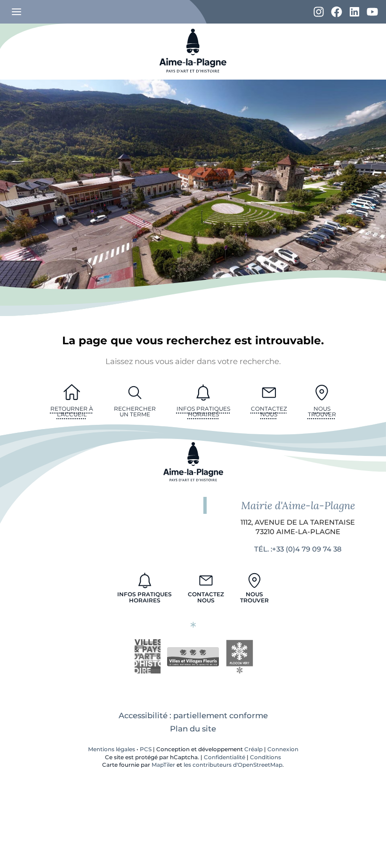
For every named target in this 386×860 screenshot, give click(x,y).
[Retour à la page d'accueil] (193, 76)
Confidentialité (224, 757)
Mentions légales (111, 749)
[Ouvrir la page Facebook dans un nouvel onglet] (337, 12)
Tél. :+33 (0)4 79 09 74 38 (297, 549)
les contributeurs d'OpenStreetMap (233, 765)
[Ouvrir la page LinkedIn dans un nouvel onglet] (354, 12)
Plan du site (193, 728)
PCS (146, 749)
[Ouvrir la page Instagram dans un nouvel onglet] (319, 12)
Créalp (253, 749)
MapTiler (163, 765)
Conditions (265, 757)
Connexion (282, 749)
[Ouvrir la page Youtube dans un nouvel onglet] (372, 12)
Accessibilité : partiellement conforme (193, 715)
